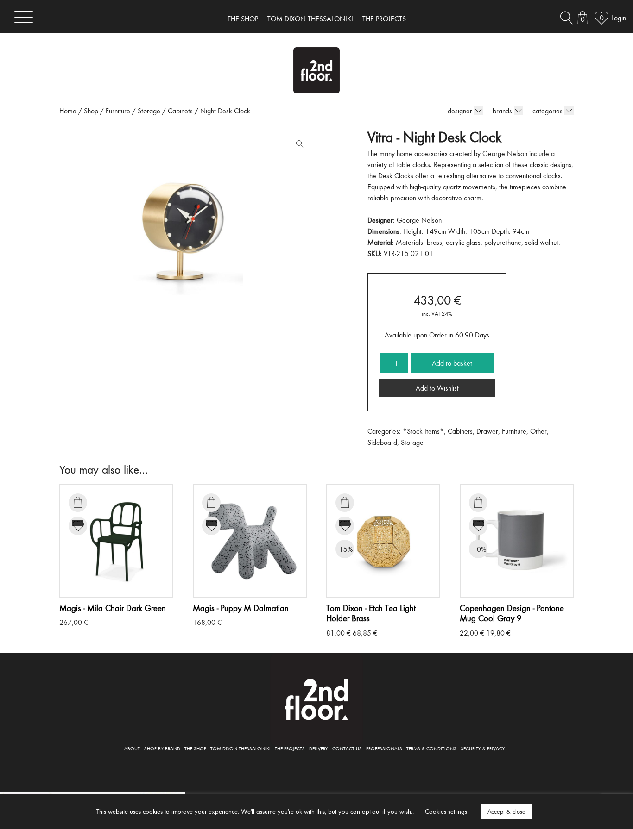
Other (538, 431)
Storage (149, 110)
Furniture (118, 110)
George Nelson (419, 219)
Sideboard (382, 442)
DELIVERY (318, 748)
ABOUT (132, 748)
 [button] (77, 502)
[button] (297, 145)
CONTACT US (347, 748)
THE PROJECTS (384, 18)
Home (67, 110)
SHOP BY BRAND (162, 748)
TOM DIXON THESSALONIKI (310, 18)
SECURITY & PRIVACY (483, 748)
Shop (91, 110)
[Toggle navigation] (23, 17)
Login (618, 17)
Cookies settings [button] (446, 811)
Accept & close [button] (506, 811)
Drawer (487, 431)
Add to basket (452, 363)
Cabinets (180, 110)
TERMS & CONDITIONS (431, 748)
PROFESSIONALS (384, 748)
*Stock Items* (423, 431)
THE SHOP (243, 18)
